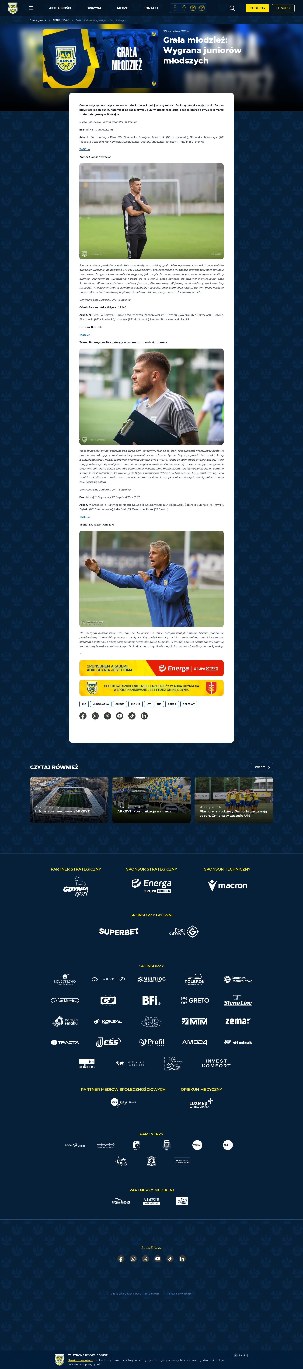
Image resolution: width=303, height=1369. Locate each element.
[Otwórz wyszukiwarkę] (232, 8)
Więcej (260, 767)
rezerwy (189, 704)
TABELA (84, 149)
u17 (148, 704)
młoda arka (101, 704)
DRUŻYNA (94, 8)
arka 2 (172, 704)
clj (84, 704)
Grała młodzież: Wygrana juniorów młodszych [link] (101, 20)
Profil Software (151, 1293)
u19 (159, 704)
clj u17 (120, 704)
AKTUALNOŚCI (60, 8)
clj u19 (135, 704)
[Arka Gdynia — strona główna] (12, 8)
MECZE (122, 8)
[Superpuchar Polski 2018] (202, 8)
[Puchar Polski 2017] (184, 8)
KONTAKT (151, 8)
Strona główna (38, 20)
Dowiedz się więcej (80, 1360)
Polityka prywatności (179, 1293)
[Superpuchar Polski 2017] (193, 8)
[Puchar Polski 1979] (175, 8)
